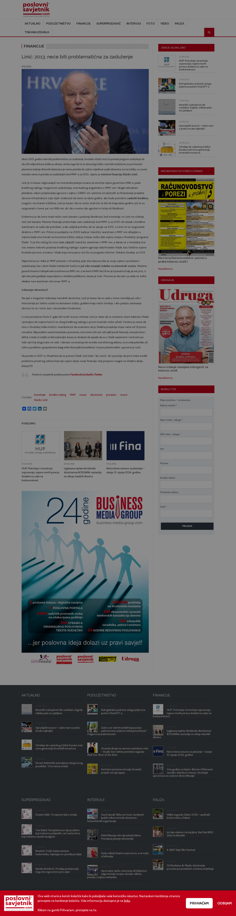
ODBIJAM (224, 903)
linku (127, 901)
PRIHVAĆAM (199, 903)
